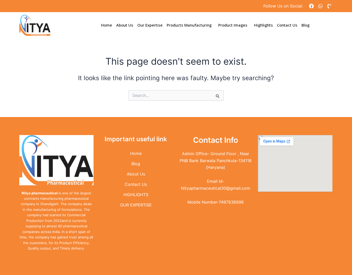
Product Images (232, 25)
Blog (305, 25)
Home (106, 25)
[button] (190, 25)
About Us (124, 25)
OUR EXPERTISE (136, 204)
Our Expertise (150, 25)
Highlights (263, 25)
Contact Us (287, 25)
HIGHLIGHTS (135, 194)
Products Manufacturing (189, 25)
